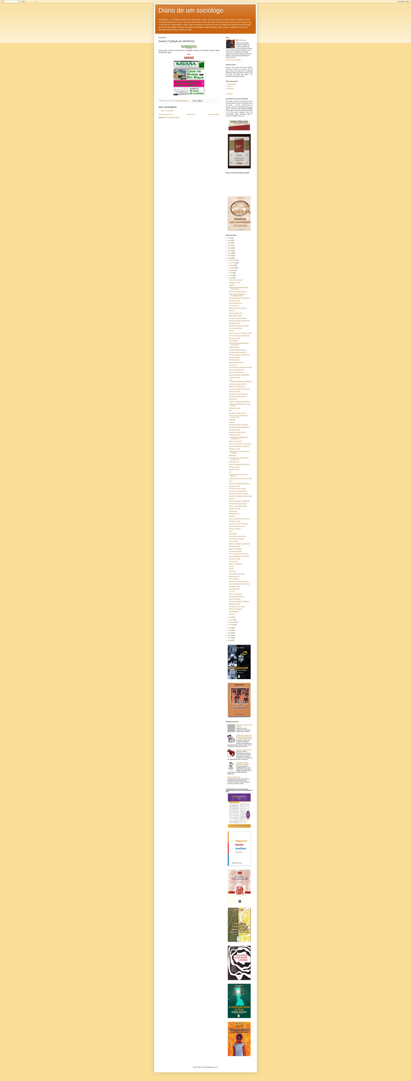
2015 (229, 250)
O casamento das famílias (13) (238, 491)
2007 (229, 638)
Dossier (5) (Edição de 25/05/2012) (239, 321)
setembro (232, 268)
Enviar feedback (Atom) (172, 117)
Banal (230, 531)
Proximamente (233, 561)
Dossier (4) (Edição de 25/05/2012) (239, 336)
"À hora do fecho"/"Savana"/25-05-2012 (240, 367)
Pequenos (232, 614)
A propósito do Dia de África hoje (238, 394)
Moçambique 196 (234, 513)
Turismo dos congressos (236, 372)
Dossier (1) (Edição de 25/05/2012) (239, 389)
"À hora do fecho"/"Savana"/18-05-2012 (240, 478)
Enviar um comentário (167, 110)
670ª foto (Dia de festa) (235, 328)
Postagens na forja (234, 282)
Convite (231, 331)
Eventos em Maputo (235, 529)
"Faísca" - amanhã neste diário (238, 506)
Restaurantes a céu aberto (236, 574)
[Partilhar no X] (197, 101)
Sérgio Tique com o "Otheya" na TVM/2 (240, 333)
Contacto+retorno (234, 347)
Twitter (229, 86)
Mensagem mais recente (166, 114)
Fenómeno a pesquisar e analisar (239, 493)
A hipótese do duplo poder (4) (237, 384)
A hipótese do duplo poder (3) (237, 396)
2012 (229, 258)
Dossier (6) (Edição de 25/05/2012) (239, 298)
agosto (231, 270)
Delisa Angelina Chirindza (236, 596)
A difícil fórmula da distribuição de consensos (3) (239, 416)
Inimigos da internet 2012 (236, 370)
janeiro (231, 624)
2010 (229, 630)
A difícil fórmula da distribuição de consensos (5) (239, 288)
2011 (229, 628)
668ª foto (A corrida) (234, 435)
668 (230, 410)
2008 (229, 635)
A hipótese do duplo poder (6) (237, 291)
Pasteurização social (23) (236, 362)
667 (230, 472)
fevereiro (232, 622)
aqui (242, 116)
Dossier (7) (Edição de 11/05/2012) (239, 544)
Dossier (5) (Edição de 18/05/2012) (239, 446)
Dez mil (231, 566)
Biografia (230, 94)
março (231, 620)
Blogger (215, 1067)
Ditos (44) (232, 310)
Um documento (233, 541)
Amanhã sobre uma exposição (238, 504)
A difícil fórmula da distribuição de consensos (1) (239, 458)
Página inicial (191, 114)
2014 (229, 253)
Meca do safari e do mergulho (237, 308)
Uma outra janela (234, 306)
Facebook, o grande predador (237, 318)
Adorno (231, 569)
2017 (229, 245)
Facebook (230, 88)
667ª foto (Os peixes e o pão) (237, 488)
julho (230, 273)
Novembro (232, 516)
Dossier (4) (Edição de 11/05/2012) (239, 601)
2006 (229, 640)
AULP (230, 481)
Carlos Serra (242, 40)
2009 (229, 633)
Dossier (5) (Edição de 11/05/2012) (239, 584)
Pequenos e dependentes (243, 750)
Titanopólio (232, 420)
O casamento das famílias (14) (238, 352)
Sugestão (232, 285)
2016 (229, 248)
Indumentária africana (235, 303)
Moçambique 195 (234, 576)
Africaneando (233, 511)
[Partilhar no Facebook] (199, 101)
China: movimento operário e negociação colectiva (237, 294)
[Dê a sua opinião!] (195, 101)
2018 (229, 243)
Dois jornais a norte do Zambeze (238, 581)
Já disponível (233, 365)
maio (230, 278)
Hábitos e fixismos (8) (235, 441)
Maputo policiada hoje (233, 777)
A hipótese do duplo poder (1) (237, 432)
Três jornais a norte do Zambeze (238, 425)
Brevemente (232, 455)
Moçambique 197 (234, 462)
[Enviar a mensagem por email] (193, 101)
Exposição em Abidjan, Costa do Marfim (240, 496)
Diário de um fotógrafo (235, 549)
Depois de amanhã (234, 599)
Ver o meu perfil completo (233, 60)
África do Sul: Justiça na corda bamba (240, 444)
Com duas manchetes (235, 551)
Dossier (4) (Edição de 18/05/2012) (239, 464)
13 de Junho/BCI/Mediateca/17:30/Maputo (240, 380)
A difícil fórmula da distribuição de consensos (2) (239, 438)
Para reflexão (233, 534)
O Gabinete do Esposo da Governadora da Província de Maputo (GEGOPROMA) (244, 737)
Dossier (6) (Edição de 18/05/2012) (239, 427)
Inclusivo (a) (232, 571)
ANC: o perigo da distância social (238, 554)
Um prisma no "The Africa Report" (238, 524)
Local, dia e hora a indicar (236, 539)
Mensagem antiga (213, 114)
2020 (229, 238)
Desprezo (232, 498)
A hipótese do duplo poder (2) (237, 413)
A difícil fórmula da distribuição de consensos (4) (239, 344)
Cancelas (232, 591)
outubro (231, 265)
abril (230, 617)
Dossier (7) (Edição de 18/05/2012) (239, 401)
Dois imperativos (234, 611)
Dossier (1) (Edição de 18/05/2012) (239, 519)
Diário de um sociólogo (190, 10)
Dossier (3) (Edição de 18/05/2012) (239, 483)
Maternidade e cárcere (235, 316)
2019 (229, 240)
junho (231, 275)
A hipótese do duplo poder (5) (237, 350)
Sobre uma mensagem (235, 280)
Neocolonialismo (234, 579)
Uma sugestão (233, 341)
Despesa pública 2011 (235, 313)
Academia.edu (231, 84)
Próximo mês (233, 399)
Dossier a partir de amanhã (237, 526)
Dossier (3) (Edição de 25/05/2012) (239, 355)
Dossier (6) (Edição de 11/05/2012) (239, 556)
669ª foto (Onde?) (234, 360)
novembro (232, 263)
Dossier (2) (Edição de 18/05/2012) (239, 501)
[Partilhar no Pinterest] (201, 101)
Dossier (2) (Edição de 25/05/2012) (239, 375)
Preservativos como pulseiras (237, 536)
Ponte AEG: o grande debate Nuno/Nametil (242, 763)
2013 (229, 255)
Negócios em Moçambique (237, 386)
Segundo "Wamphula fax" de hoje (239, 326)
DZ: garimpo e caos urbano (237, 606)
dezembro (232, 260)
